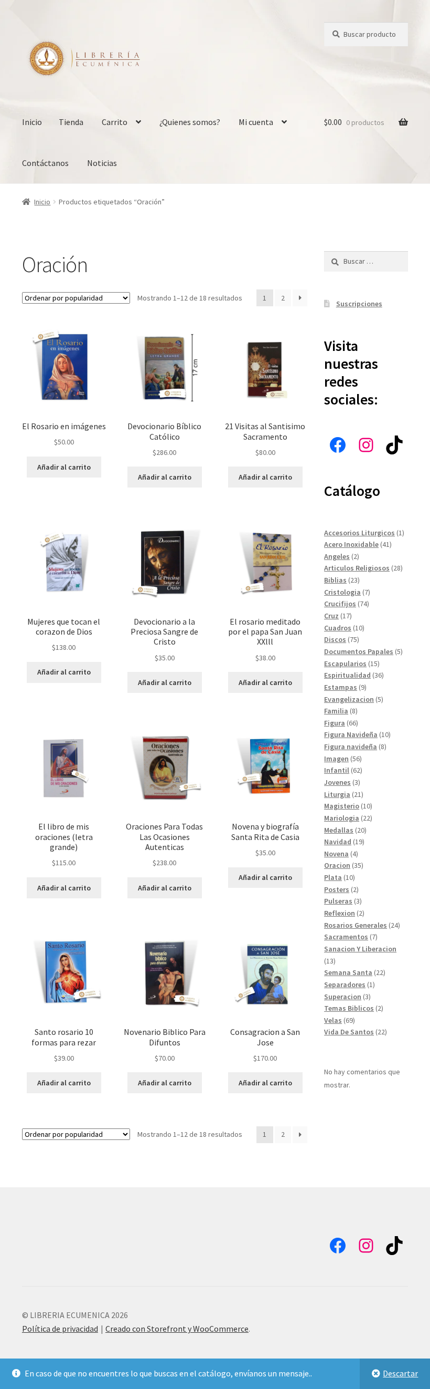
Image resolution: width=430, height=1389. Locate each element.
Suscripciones (359, 303)
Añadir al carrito (64, 467)
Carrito (114, 122)
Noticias (102, 163)
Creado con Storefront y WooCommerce (177, 1328)
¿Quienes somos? (189, 122)
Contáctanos (45, 163)
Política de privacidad (60, 1328)
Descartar (400, 1373)
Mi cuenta (256, 122)
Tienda (71, 122)
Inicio (32, 122)
